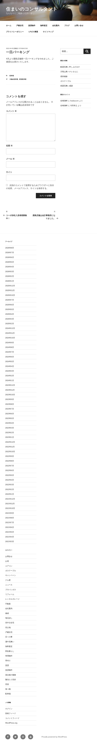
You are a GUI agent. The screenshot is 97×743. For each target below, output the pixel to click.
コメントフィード (12, 718)
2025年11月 (10, 290)
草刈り (8, 661)
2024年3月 (9, 371)
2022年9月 (9, 456)
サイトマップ (48, 32)
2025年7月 (9, 300)
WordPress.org (11, 723)
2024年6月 (9, 357)
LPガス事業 (33, 32)
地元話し (8, 618)
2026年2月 (9, 276)
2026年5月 (9, 262)
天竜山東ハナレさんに (69, 72)
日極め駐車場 (14, 79)
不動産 (8, 604)
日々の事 (8, 637)
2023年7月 (9, 409)
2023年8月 (9, 404)
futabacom (23, 48)
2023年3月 (9, 428)
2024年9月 (9, 343)
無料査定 (43, 25)
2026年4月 (9, 267)
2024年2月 (9, 376)
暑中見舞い (9, 642)
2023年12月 (10, 385)
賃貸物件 (31, 25)
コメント (11, 111)
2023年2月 (9, 432)
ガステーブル (65, 81)
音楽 (7, 684)
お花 (7, 561)
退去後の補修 (10, 675)
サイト (9, 172)
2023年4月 (9, 423)
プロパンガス (10, 590)
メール (10, 159)
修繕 (7, 613)
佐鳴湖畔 (63, 101)
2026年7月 (9, 252)
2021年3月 (9, 541)
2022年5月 (9, 475)
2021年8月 (9, 518)
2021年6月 (9, 527)
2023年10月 (10, 395)
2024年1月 (9, 380)
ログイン (8, 709)
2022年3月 (9, 485)
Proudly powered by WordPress (54, 737)
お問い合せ (79, 25)
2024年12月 (10, 328)
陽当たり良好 (10, 680)
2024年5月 (9, 361)
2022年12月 (10, 442)
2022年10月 (10, 451)
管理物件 (8, 656)
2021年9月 (9, 513)
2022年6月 (9, 470)
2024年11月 (10, 333)
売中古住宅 (9, 623)
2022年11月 (10, 447)
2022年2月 (9, 489)
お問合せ (8, 556)
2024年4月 (9, 366)
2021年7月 (9, 522)
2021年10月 (10, 508)
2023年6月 (9, 414)
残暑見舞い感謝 (66, 86)
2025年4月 (9, 314)
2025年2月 (9, 324)
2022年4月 (9, 480)
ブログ (67, 25)
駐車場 (12, 75)
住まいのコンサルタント (31, 9)
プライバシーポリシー (15, 32)
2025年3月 (9, 319)
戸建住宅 (19, 25)
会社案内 (55, 25)
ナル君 (8, 580)
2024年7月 (9, 352)
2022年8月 (9, 461)
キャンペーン (10, 575)
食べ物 (8, 689)
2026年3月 (9, 271)
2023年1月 (9, 437)
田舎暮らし (9, 651)
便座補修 (63, 76)
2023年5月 (9, 418)
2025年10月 (10, 295)
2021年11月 (10, 504)
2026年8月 (9, 248)
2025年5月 (9, 309)
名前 (9, 146)
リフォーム (9, 594)
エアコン (8, 566)
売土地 (8, 627)
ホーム (8, 25)
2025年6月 (9, 305)
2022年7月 (9, 466)
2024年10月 (10, 338)
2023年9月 (9, 399)
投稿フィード (10, 713)
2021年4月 (9, 537)
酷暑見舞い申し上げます (70, 67)
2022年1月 (9, 494)
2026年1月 (9, 281)
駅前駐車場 (22, 79)
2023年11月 (10, 390)
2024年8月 (9, 347)
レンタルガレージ (12, 599)
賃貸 (7, 665)
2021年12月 (10, 499)
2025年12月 (10, 286)
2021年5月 (9, 532)
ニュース (8, 585)
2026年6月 (9, 257)
